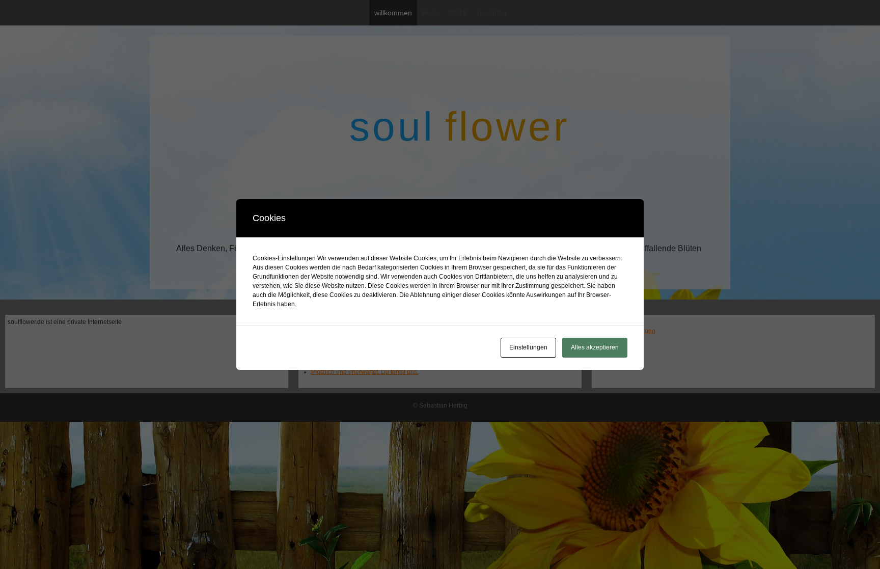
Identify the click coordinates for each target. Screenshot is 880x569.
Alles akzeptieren (595, 347)
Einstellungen (528, 347)
